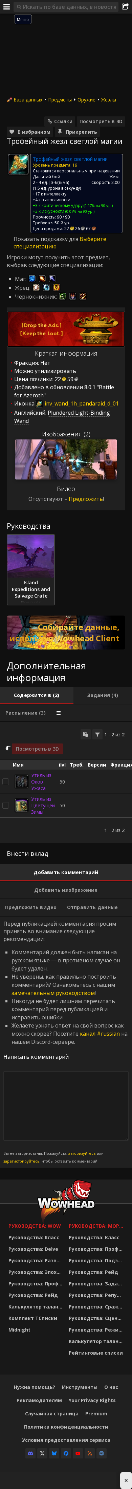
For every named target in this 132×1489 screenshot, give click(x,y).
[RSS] (90, 1453)
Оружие (86, 99)
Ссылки (63, 121)
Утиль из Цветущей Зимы (43, 805)
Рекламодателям (39, 1400)
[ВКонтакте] (101, 1453)
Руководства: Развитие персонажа (36, 1260)
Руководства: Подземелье (97, 1260)
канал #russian (100, 1033)
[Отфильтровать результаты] (97, 734)
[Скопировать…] (86, 734)
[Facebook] (66, 1453)
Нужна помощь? (34, 1387)
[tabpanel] (66, 782)
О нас (111, 1387)
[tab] (36, 695)
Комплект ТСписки (32, 1318)
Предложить (86, 499)
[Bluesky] (54, 1453)
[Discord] (30, 1453)
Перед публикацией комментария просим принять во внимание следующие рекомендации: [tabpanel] (65, 1042)
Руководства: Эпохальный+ (36, 1272)
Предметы (60, 99)
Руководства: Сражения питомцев (97, 1306)
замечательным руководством (53, 993)
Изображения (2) (66, 434)
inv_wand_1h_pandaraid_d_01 (81, 403)
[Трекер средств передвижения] (66, 632)
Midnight (19, 1329)
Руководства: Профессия (36, 1283)
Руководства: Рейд (33, 1295)
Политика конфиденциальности (66, 1427)
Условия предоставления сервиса (66, 1440)
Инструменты (79, 1387)
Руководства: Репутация (97, 1295)
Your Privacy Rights (92, 1400)
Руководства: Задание (97, 1283)
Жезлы (108, 99)
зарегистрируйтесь (21, 1161)
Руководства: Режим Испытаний (97, 1329)
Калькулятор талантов (36, 1306)
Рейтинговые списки (96, 1353)
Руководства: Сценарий (97, 1318)
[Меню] (7, 7)
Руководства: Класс (33, 1237)
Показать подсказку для (47, 239)
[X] (42, 1453)
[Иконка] (18, 164)
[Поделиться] (125, 7)
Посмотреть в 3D (101, 121)
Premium (96, 1413)
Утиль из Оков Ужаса (41, 781)
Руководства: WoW (34, 1226)
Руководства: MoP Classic (97, 1226)
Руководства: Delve (33, 1249)
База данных (28, 99)
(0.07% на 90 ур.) (98, 205)
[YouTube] (78, 1453)
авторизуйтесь (82, 1153)
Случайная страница (52, 1413)
